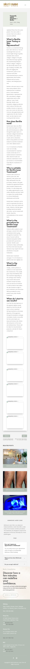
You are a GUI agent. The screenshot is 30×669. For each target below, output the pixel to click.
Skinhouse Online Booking (11, 552)
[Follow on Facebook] (13, 658)
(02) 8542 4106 (9, 622)
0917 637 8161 (9, 651)
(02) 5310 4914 (8, 649)
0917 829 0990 (9, 624)
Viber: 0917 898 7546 (8, 638)
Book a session (10, 595)
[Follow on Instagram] (16, 658)
